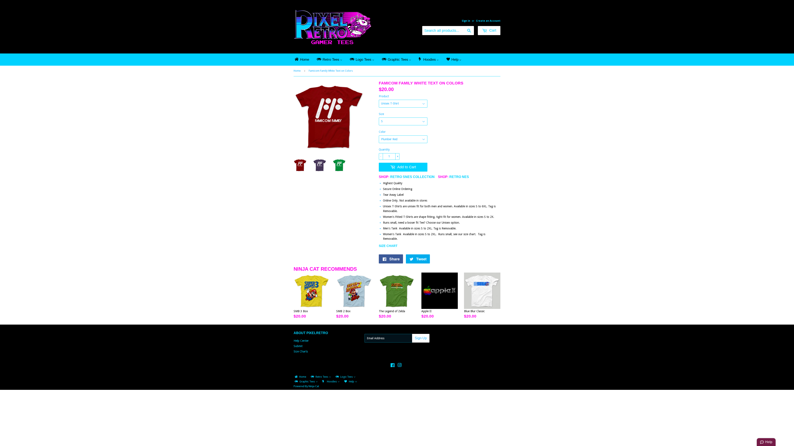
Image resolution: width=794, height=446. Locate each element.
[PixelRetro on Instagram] (400, 365)
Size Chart (388, 246)
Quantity (384, 149)
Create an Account (488, 20)
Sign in (466, 20)
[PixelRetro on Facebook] (392, 365)
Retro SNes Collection (412, 177)
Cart (492, 30)
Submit (298, 346)
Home (297, 70)
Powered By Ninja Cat (306, 386)
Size (381, 114)
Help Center (301, 340)
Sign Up (421, 338)
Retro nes (459, 177)
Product (384, 96)
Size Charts (301, 351)
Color (382, 131)
